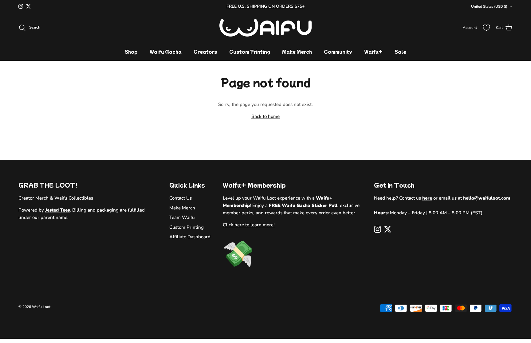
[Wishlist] (486, 27)
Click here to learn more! (249, 225)
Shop (131, 52)
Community (338, 52)
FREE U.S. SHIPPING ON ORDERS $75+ (265, 6)
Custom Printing (249, 52)
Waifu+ (373, 52)
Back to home (265, 116)
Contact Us (180, 198)
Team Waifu (182, 217)
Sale (400, 52)
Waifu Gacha (166, 52)
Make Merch (297, 52)
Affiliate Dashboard (189, 237)
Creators (205, 52)
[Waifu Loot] (265, 28)
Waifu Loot (41, 306)
